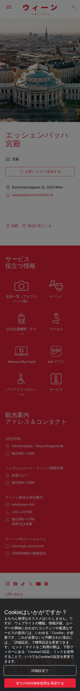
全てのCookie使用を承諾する (40, 683)
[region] (40, 645)
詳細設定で (40, 670)
